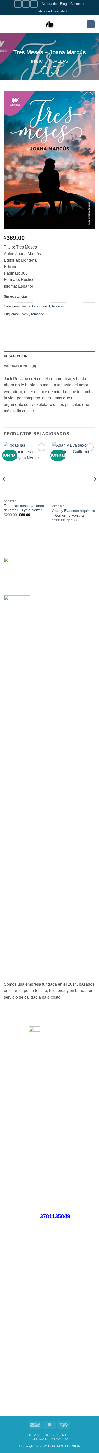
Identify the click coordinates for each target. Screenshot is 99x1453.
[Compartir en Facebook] (17, 325)
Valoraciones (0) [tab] (20, 366)
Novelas (58, 61)
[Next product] (45, 70)
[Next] (95, 489)
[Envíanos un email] (34, 3)
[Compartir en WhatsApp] (8, 325)
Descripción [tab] (15, 356)
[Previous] (4, 489)
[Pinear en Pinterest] (45, 325)
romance (37, 314)
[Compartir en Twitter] (27, 325)
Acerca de (49, 4)
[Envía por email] (36, 325)
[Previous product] (54, 70)
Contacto (77, 4)
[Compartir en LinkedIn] (54, 325)
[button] (7, 24)
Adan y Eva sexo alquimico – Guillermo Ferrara (73, 513)
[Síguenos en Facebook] (18, 3)
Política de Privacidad (50, 11)
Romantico (30, 306)
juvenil (24, 314)
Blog (63, 4)
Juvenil (45, 306)
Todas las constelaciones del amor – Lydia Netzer (24, 508)
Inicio (37, 61)
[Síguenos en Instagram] (25, 3)
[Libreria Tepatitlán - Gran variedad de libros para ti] (49, 24)
